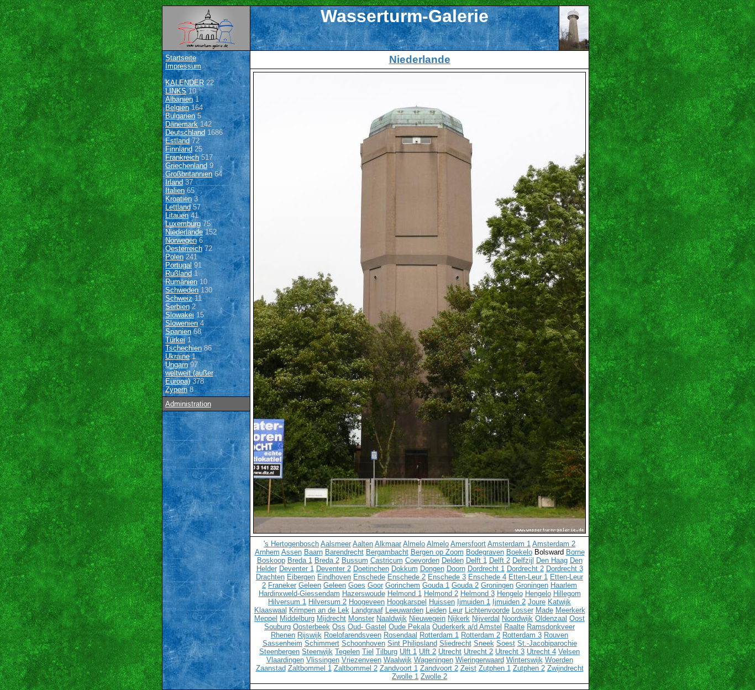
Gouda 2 (465, 585)
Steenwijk (317, 651)
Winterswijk (524, 660)
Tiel (368, 651)
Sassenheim (282, 643)
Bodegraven (485, 552)
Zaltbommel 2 (356, 668)
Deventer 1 (296, 568)
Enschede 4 (487, 577)
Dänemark (181, 124)
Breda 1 (299, 560)
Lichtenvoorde (487, 610)
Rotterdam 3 (522, 635)
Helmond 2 (441, 593)
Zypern (176, 389)
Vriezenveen (361, 660)
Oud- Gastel (367, 627)
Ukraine (177, 356)
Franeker (282, 585)
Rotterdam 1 (439, 635)
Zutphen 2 (529, 668)
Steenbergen (279, 651)
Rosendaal (400, 635)
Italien (175, 190)
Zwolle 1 (405, 676)
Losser (522, 610)
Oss (338, 627)
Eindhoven (334, 577)
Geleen (309, 585)
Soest (505, 643)
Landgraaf (367, 610)
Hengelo (510, 593)
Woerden (559, 660)
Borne (575, 552)
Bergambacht (387, 552)
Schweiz (178, 298)
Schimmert (322, 643)
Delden (453, 560)
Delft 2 (499, 560)
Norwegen (181, 240)
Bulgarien (180, 116)
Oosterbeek (311, 627)
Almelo (414, 544)
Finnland (178, 149)
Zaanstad (271, 668)
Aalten (363, 544)
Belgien (177, 107)
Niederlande (184, 232)
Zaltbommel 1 (310, 668)
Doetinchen (371, 568)
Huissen (442, 602)
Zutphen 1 (495, 668)
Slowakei (179, 315)
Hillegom (567, 593)
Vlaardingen (285, 660)
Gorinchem (402, 585)
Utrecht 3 (510, 651)
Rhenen (283, 635)
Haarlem (563, 585)
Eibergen (301, 577)
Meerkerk (570, 610)
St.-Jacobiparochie (547, 643)
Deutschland (185, 132)
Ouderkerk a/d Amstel (467, 627)
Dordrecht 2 (525, 568)
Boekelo (519, 552)
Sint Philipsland (412, 643)
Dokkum (404, 568)
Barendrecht (344, 552)
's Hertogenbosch (291, 544)
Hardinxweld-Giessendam (299, 593)
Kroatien (178, 199)
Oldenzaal (551, 618)
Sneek (484, 643)
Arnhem (267, 552)
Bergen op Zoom (437, 552)
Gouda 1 (435, 585)
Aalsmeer (336, 544)
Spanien (178, 331)
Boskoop (271, 560)
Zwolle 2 (434, 676)
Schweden (181, 290)
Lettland (178, 207)
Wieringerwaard (479, 660)
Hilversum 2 (327, 602)
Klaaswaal (270, 610)
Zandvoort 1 (399, 668)
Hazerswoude (363, 593)
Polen (174, 257)
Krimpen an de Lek (319, 610)
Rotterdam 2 (480, 635)
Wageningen (433, 660)
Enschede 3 (447, 577)
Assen (291, 552)
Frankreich (182, 157)
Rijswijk (309, 635)
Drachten (270, 577)
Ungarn (176, 364)
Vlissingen (322, 660)
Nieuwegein (427, 618)
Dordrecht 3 (564, 568)
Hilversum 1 (287, 602)
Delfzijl (523, 560)
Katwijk (559, 602)
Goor (375, 585)
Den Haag (552, 560)
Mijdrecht (331, 618)
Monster (361, 618)
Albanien (179, 99)
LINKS (175, 91)
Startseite (180, 58)
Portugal (178, 265)
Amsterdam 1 (509, 544)
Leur (456, 610)
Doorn (456, 568)
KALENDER (184, 83)
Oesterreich (183, 248)
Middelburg (297, 618)
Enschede (369, 577)
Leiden (436, 610)
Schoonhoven (363, 643)
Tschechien (183, 348)
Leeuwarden (404, 610)
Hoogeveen (367, 602)
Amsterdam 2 (553, 544)
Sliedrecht (455, 643)
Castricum (386, 560)
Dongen (432, 568)
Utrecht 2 (478, 651)
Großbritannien (188, 174)
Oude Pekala (409, 627)
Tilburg (386, 651)
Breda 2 (326, 560)
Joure (537, 602)
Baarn (313, 552)
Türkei (175, 340)
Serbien (177, 306)
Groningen (497, 585)
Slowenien (181, 323)
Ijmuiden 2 (509, 602)
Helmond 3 (477, 593)
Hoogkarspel (407, 602)
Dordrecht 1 (486, 568)
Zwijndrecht (565, 668)
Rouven (556, 635)
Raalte (514, 627)
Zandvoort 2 (439, 668)
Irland (174, 182)
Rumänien (181, 282)
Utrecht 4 (541, 651)
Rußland (178, 273)
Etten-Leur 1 (528, 577)
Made (544, 610)
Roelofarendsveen (352, 635)
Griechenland (186, 165)
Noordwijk (517, 618)
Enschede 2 (406, 577)
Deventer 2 (333, 568)
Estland (177, 141)
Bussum (355, 560)
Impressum (183, 66)
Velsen (569, 651)
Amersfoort (468, 544)
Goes (356, 585)
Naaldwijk (391, 618)
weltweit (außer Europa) (189, 377)
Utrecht (450, 651)
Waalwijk (398, 660)
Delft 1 (476, 560)
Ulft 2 (427, 651)
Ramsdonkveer (551, 627)
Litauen (176, 215)
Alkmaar (388, 544)
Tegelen (347, 651)
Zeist (468, 668)
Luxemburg (183, 223)
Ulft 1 (408, 651)
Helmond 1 (404, 593)
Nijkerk (459, 618)
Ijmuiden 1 (473, 602)
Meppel (265, 618)
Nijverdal (486, 618)
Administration (188, 404)
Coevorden (422, 560)
